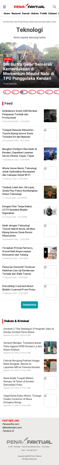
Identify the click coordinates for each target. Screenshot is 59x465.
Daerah (26, 13)
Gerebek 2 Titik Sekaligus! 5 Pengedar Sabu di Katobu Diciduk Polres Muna (28, 330)
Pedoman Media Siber (31, 447)
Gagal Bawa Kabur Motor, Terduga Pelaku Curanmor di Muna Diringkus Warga (22, 399)
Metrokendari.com (12, 427)
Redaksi (17, 447)
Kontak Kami (32, 450)
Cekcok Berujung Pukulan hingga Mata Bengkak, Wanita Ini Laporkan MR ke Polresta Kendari (21, 364)
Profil (10, 447)
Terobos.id (8, 431)
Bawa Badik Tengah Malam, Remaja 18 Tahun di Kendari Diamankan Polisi (18, 381)
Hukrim (35, 13)
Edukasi (52, 13)
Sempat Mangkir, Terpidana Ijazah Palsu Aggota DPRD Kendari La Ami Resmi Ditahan (22, 346)
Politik (43, 13)
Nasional (16, 13)
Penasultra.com (10, 424)
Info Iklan (45, 447)
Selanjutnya (29, 305)
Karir (23, 450)
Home (7, 13)
